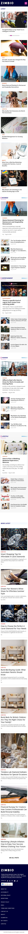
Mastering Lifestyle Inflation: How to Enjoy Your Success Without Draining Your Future (13, 844)
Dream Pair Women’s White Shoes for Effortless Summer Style (12, 591)
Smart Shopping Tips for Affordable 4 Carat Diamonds (13, 555)
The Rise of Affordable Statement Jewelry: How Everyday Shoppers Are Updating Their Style (17, 496)
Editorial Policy (5, 895)
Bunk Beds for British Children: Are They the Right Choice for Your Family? (13, 719)
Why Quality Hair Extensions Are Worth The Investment (13, 112)
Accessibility (4, 892)
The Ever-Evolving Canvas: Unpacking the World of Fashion (18, 399)
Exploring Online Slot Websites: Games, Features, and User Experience (18, 336)
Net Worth (4, 920)
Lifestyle (3, 923)
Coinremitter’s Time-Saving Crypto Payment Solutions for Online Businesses (18, 266)
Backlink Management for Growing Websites (12, 137)
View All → (24, 197)
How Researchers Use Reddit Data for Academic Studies (19, 505)
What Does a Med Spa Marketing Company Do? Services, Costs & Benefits (11, 164)
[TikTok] (17, 881)
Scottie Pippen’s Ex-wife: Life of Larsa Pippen (19, 345)
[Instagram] (9, 881)
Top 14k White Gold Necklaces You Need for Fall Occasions (18, 425)
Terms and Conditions (7, 908)
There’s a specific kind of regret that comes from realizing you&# (12, 302)
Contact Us (4, 911)
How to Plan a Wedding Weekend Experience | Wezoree (11, 460)
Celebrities (4, 917)
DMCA (2, 905)
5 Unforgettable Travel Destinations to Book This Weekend (13, 30)
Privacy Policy (5, 902)
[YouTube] (14, 881)
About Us (3, 889)
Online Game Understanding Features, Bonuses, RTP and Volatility (18, 320)
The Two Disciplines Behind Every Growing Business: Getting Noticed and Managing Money (18, 241)
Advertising (4, 898)
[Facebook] (7, 881)
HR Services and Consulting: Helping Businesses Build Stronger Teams (18, 258)
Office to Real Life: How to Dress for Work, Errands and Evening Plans (13, 382)
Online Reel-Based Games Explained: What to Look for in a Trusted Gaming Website (19, 328)
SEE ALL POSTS (14, 858)
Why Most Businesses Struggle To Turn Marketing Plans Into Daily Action (18, 249)
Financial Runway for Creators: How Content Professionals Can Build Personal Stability (14, 809)
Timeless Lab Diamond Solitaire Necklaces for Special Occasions (14, 773)
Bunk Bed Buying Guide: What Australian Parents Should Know (13, 672)
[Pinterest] (12, 881)
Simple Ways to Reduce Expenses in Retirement (17, 479)
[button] (3, 21)
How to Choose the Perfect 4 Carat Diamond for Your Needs (13, 627)
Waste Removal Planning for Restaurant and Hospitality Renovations (14, 86)
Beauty (3, 914)
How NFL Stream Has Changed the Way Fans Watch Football (13, 60)
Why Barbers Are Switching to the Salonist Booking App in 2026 (12, 190)
